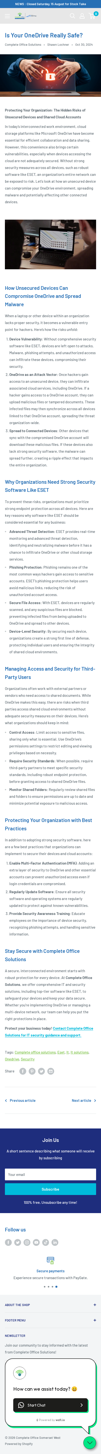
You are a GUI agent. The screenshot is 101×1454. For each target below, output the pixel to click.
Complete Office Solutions (23, 44)
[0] (92, 16)
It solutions (79, 1052)
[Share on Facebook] (22, 1071)
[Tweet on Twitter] (41, 1071)
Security (28, 1059)
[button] (50, 1405)
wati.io (60, 1420)
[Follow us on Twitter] (17, 1242)
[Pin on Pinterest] (32, 1071)
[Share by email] (50, 1071)
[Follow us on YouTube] (36, 1242)
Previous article (23, 1100)
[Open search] (72, 16)
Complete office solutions (35, 1052)
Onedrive (12, 1059)
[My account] (82, 16)
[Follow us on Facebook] (8, 1242)
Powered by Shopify (19, 1444)
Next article (81, 1100)
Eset (61, 1052)
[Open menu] (7, 16)
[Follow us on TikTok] (45, 1242)
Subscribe (50, 1189)
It (67, 1052)
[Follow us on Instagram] (27, 1242)
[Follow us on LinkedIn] (54, 1242)
